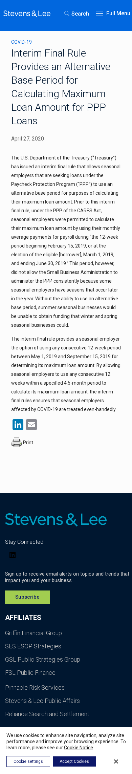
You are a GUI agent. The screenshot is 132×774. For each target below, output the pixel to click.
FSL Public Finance (30, 672)
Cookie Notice (78, 747)
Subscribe (27, 597)
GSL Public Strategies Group (42, 659)
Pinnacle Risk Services (35, 687)
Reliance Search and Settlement (47, 713)
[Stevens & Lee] (26, 13)
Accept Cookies (74, 761)
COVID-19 (21, 42)
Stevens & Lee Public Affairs (42, 700)
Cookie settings (28, 761)
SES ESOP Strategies (33, 646)
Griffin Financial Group (33, 633)
